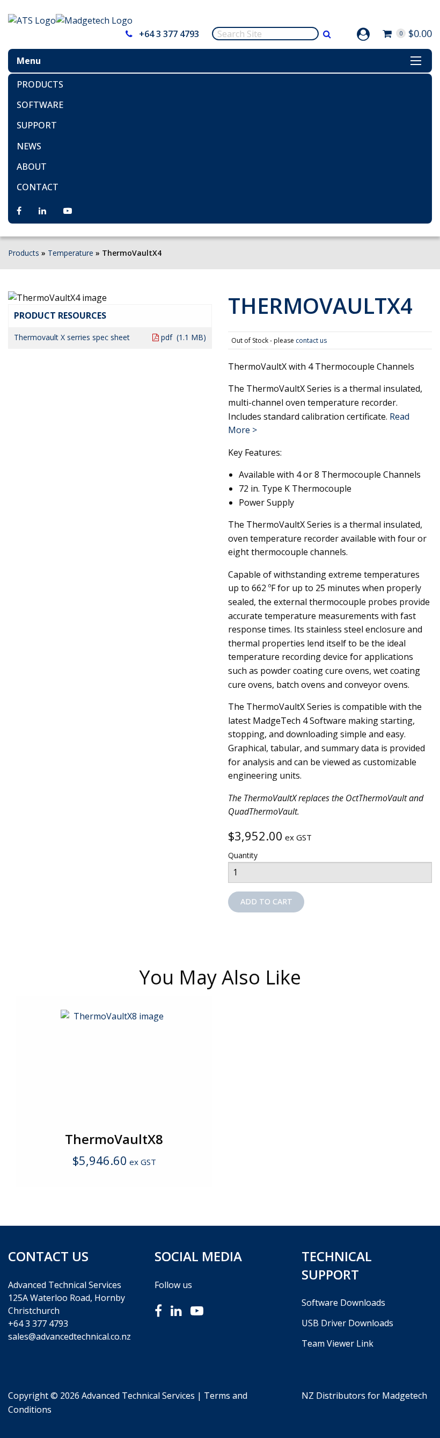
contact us (311, 340)
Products (40, 84)
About (32, 166)
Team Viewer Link (337, 1343)
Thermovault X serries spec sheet (72, 337)
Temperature (70, 253)
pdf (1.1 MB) (182, 337)
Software (40, 105)
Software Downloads (343, 1302)
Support (37, 125)
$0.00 (415, 33)
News (29, 146)
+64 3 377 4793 (168, 34)
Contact (37, 187)
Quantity (243, 855)
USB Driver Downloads (347, 1323)
